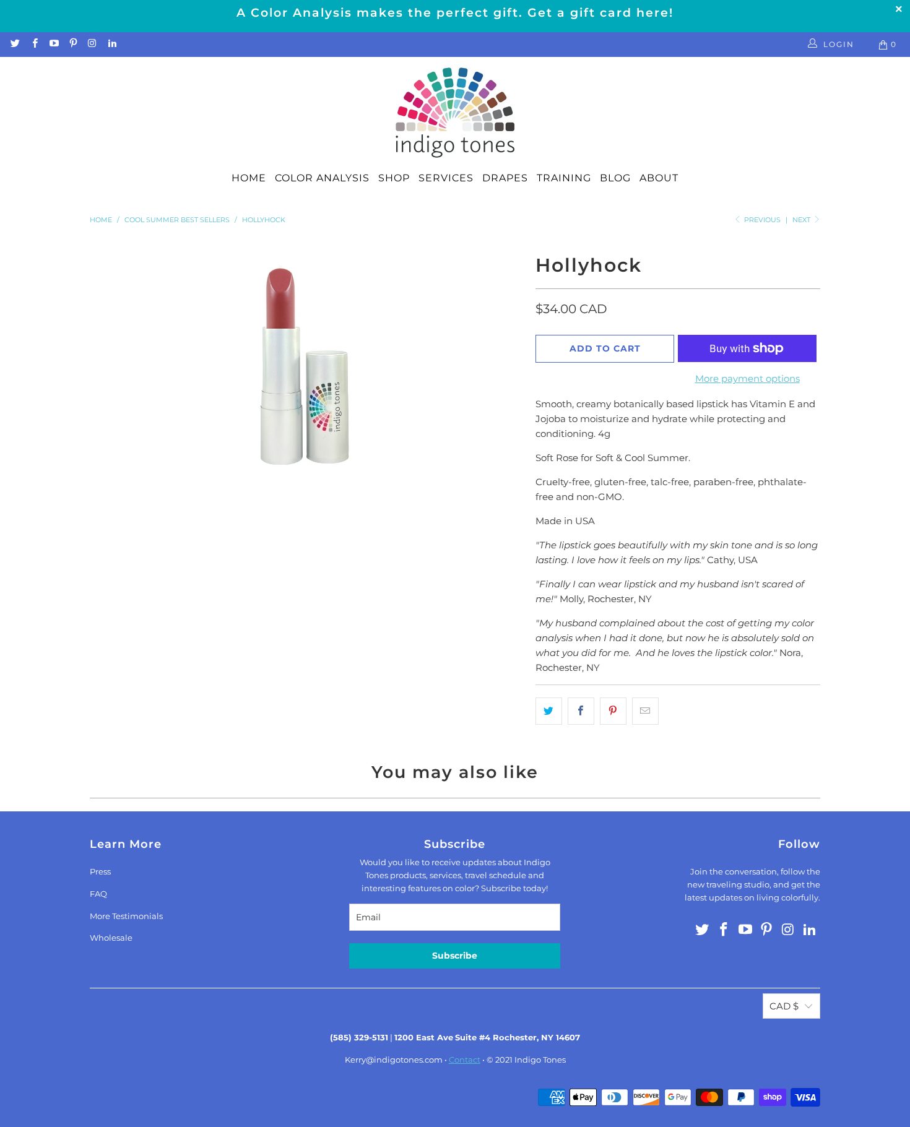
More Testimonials (126, 916)
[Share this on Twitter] (548, 711)
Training (564, 178)
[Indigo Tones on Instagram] (92, 44)
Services (446, 178)
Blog (615, 178)
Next (802, 219)
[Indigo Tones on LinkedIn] (111, 44)
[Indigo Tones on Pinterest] (72, 44)
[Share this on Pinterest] (613, 711)
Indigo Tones (540, 1059)
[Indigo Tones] (455, 113)
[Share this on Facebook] (581, 711)
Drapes (505, 178)
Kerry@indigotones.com (394, 1059)
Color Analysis (322, 178)
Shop (394, 178)
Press (100, 871)
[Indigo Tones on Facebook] (33, 44)
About (658, 178)
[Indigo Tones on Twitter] (14, 44)
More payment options (747, 378)
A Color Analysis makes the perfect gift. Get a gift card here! (455, 13)
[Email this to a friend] (645, 711)
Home (249, 178)
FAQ (98, 894)
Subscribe (454, 955)
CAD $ (784, 1006)
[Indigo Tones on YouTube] (53, 44)
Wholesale (111, 938)
